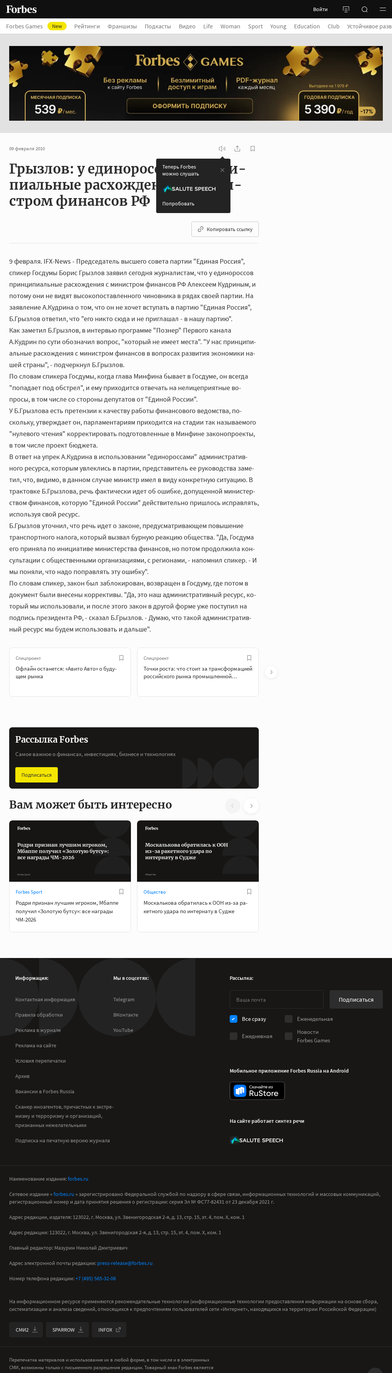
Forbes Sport (29, 892)
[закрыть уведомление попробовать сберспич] (222, 170)
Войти (320, 9)
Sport (255, 26)
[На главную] (21, 9)
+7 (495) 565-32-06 (95, 1278)
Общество (155, 892)
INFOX (105, 1329)
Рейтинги (87, 26)
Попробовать (178, 203)
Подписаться (36, 774)
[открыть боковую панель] (346, 9)
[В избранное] (121, 658)
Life (208, 26)
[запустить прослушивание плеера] (222, 149)
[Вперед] (271, 672)
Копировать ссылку (230, 229)
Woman (230, 26)
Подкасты (158, 26)
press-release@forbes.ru (125, 1263)
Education (307, 26)
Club (334, 26)
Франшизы (122, 26)
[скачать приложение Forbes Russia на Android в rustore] (257, 1090)
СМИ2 (22, 1329)
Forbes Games (34, 26)
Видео (187, 26)
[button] (383, 9)
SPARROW (63, 1329)
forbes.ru (78, 1178)
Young (278, 26)
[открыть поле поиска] (364, 9)
